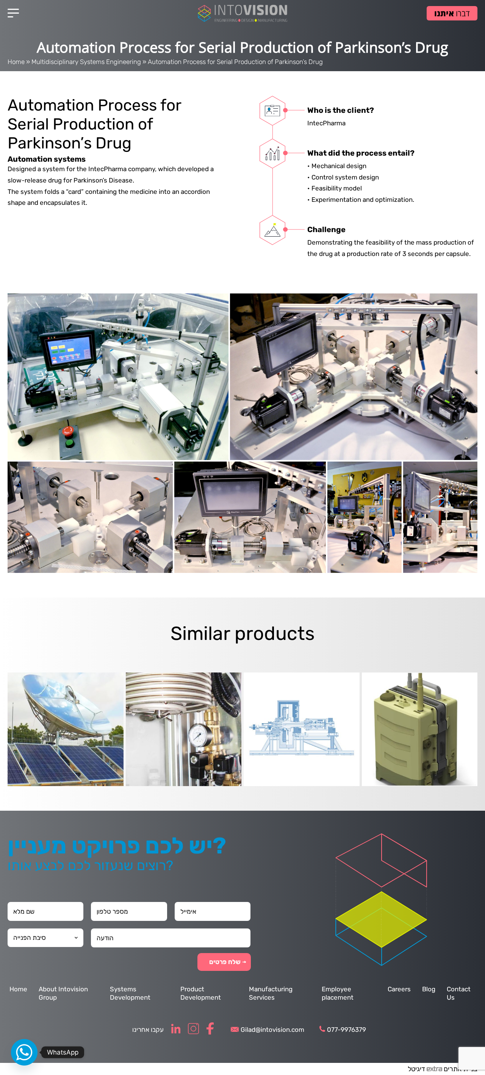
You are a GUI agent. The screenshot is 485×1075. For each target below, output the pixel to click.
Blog (428, 989)
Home (16, 62)
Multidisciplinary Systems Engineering (86, 62)
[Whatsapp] (24, 1052)
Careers (399, 989)
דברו (452, 13)
